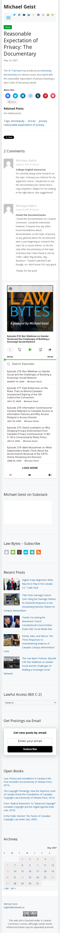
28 (15, 883)
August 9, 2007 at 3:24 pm (27, 209)
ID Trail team (15, 70)
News (7, 27)
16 (30, 871)
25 (45, 877)
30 (30, 883)
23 (30, 877)
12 (52, 865)
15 (22, 871)
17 (37, 871)
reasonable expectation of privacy (24, 125)
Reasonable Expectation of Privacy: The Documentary (21, 43)
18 (45, 871)
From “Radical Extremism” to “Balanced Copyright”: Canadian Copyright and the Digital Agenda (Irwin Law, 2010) (30, 807)
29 (22, 883)
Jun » (13, 888)
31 (37, 883)
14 (15, 871)
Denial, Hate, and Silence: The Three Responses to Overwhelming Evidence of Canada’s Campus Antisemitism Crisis (29, 643)
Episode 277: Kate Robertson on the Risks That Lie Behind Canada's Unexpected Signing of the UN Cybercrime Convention (27, 392)
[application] (30, 321)
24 (37, 877)
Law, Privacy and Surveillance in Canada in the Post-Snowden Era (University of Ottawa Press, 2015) (28, 782)
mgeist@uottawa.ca (14, 907)
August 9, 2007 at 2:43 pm (27, 164)
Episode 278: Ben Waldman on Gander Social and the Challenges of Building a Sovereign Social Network (29, 374)
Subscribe (30, 749)
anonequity (17, 121)
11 (45, 865)
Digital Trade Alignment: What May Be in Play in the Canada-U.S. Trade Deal (37, 583)
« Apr (6, 888)
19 (52, 871)
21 (15, 877)
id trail (31, 121)
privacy (43, 121)
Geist (20, 6)
